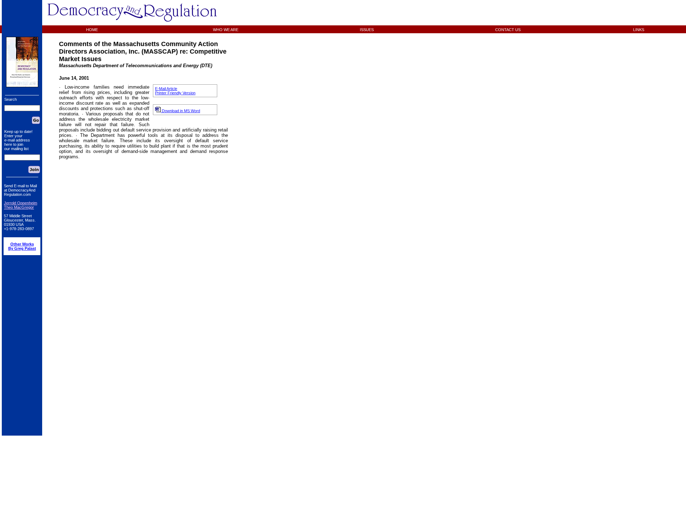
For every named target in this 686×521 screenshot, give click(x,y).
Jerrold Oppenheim (20, 203)
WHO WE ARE (225, 30)
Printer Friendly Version (175, 93)
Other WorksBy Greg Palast (22, 246)
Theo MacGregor (19, 207)
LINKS (638, 30)
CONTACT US (508, 30)
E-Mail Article (166, 88)
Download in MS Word (180, 111)
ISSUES (367, 30)
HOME (92, 30)
